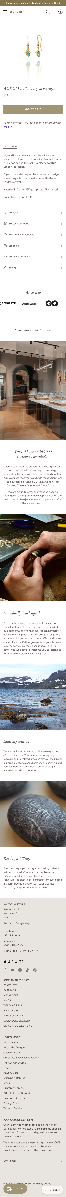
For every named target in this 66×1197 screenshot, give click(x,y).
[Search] (48, 12)
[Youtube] (12, 969)
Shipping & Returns (14, 1077)
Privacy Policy (11, 1103)
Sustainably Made (18, 223)
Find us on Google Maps (17, 923)
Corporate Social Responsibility (21, 1057)
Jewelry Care (10, 1072)
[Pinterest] (35, 969)
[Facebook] (5, 969)
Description (10, 146)
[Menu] (5, 12)
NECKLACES (10, 995)
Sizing (12, 267)
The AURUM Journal (14, 1062)
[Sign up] (61, 1160)
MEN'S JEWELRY (13, 1015)
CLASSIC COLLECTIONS (17, 1025)
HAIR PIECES (10, 1010)
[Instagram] (20, 969)
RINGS (7, 1000)
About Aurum (11, 1042)
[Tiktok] (27, 969)
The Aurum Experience (21, 234)
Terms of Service (12, 1108)
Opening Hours (11, 1052)
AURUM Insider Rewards (17, 1093)
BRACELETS (10, 985)
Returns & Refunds (19, 256)
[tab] (11, 146)
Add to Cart (33, 109)
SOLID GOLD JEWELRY (16, 1020)
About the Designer (14, 1047)
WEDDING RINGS (13, 1005)
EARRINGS (9, 990)
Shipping (13, 245)
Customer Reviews (14, 1098)
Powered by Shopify (41, 1183)
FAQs (6, 1067)
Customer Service (13, 1088)
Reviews (13, 212)
